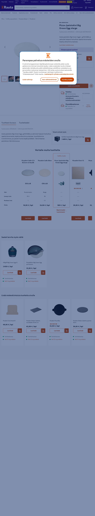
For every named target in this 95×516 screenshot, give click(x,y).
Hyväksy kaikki (67, 79)
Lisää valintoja (27, 79)
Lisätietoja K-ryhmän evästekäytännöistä (58, 74)
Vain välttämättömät (49, 79)
